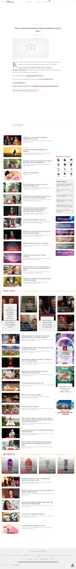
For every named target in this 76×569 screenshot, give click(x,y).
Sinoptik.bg (39, 555)
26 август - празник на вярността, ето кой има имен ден (64, 195)
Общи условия (15, 565)
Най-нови (29, 1)
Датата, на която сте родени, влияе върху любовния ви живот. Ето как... (64, 185)
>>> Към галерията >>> (19, 82)
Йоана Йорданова (66, 333)
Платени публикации (44, 559)
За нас (24, 559)
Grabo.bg (59, 555)
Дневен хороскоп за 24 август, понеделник (63, 210)
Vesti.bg (15, 555)
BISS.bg (38, 556)
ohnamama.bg (33, 147)
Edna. (10, 1)
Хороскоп (38, 1)
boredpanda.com (20, 125)
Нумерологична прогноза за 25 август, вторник (64, 200)
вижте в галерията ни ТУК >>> (35, 75)
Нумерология (46, 1)
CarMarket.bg (70, 555)
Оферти (10, 454)
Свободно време (38, 24)
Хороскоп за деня (63, 156)
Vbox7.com (33, 555)
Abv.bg (4, 555)
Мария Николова (20, 124)
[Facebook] (41, 551)
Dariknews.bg (26, 555)
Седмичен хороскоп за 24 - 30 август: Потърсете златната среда (64, 205)
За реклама (36, 559)
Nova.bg (20, 555)
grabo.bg (25, 171)
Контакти (51, 559)
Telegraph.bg (53, 555)
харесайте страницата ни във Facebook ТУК (46, 86)
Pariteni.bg (64, 555)
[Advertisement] (29, 107)
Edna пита (9, 290)
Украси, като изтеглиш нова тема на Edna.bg (64, 412)
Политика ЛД (29, 559)
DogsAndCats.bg (46, 555)
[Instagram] (44, 551)
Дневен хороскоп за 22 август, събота (63, 190)
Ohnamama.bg (10, 555)
